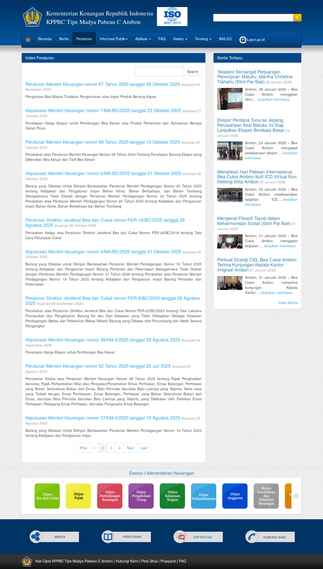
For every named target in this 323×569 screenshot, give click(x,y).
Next (130, 447)
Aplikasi (141, 38)
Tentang (202, 38)
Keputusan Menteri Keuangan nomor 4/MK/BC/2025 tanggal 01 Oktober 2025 (103, 251)
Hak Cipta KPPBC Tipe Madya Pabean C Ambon (74, 560)
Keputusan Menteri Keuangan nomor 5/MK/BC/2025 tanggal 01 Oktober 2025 (103, 173)
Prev (83, 447)
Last (144, 447)
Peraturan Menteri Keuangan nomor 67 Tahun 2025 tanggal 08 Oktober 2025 (102, 84)
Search (192, 71)
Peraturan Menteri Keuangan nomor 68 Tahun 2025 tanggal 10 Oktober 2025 (102, 141)
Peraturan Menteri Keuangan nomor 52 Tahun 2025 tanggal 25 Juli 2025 (98, 365)
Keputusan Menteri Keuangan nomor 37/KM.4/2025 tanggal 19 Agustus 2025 (102, 417)
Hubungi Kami (127, 560)
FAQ (162, 38)
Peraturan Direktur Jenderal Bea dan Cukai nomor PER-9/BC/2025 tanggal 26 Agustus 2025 (112, 300)
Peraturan (84, 38)
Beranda (45, 38)
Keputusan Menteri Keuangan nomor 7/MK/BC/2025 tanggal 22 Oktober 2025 (103, 110)
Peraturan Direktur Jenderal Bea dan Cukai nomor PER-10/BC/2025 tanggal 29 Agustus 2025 (105, 222)
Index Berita (288, 302)
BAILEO (225, 38)
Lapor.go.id (256, 39)
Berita (64, 38)
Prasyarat (168, 560)
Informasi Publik (112, 38)
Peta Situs (149, 560)
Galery (179, 38)
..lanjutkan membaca (272, 99)
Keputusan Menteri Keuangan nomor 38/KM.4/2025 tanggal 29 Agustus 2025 (102, 339)
